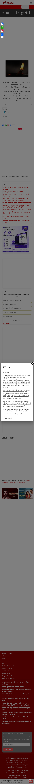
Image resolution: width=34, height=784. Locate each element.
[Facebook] (2, 24)
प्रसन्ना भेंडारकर (8, 417)
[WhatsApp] (2, 27)
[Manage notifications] (30, 780)
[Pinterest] (2, 31)
